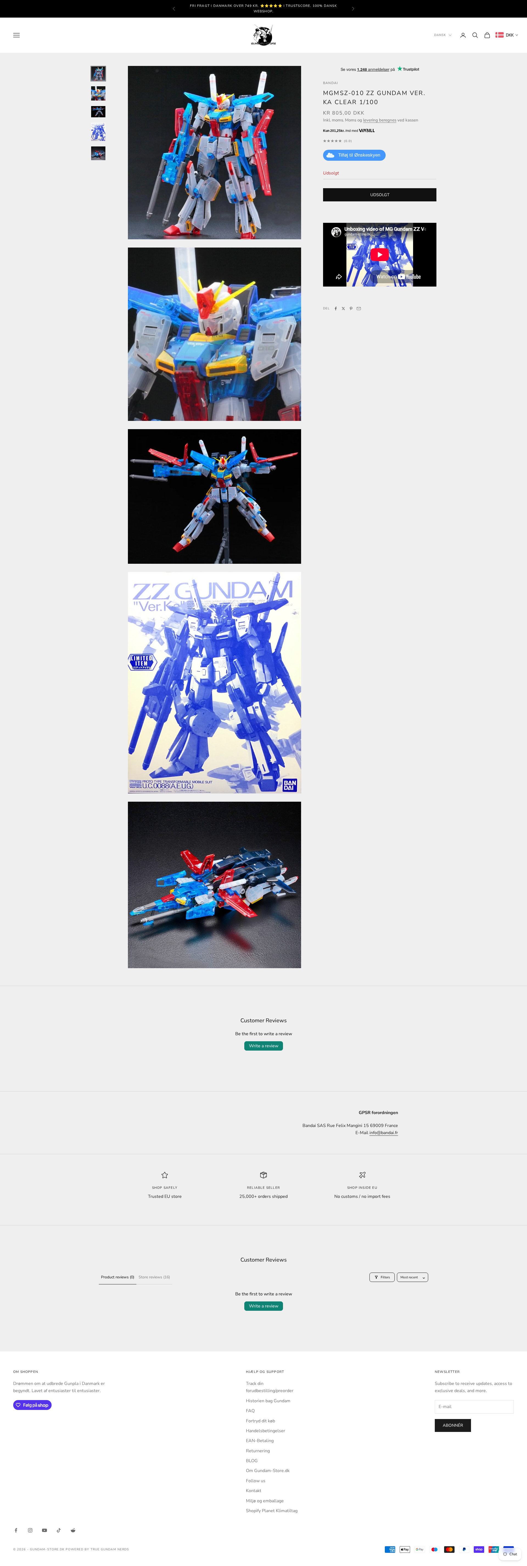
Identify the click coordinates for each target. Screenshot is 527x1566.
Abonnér (453, 1425)
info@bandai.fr (383, 1133)
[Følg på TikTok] (58, 1530)
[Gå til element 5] (98, 153)
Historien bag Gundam (268, 1401)
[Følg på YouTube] (44, 1530)
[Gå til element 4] (98, 131)
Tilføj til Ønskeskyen (359, 155)
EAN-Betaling (260, 1441)
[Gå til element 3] (98, 111)
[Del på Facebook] (335, 308)
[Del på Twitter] (343, 308)
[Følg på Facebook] (16, 1530)
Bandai (330, 83)
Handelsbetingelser (265, 1431)
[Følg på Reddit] (73, 1530)
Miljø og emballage (265, 1501)
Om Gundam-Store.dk (268, 1471)
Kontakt (253, 1491)
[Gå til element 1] (98, 73)
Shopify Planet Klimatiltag (272, 1511)
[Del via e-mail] (359, 308)
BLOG (252, 1461)
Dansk (440, 35)
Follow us (255, 1481)
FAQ (250, 1411)
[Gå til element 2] (98, 93)
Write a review (263, 1046)
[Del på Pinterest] (351, 308)
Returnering (258, 1451)
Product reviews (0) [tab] (117, 1277)
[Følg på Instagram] (30, 1530)
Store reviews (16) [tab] (154, 1277)
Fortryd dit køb (260, 1421)
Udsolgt (379, 195)
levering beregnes (379, 120)
